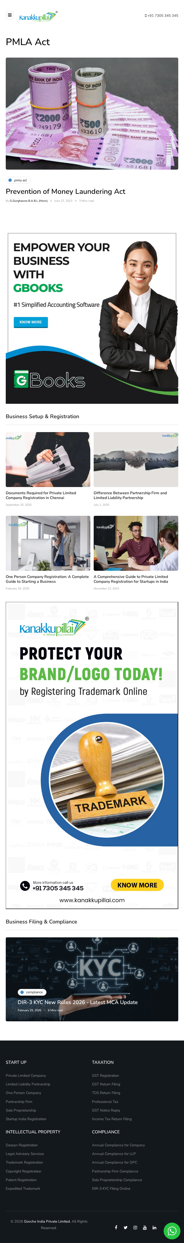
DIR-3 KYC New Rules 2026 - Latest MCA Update (78, 1002)
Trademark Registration (24, 1162)
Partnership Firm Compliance (115, 1171)
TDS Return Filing (106, 1092)
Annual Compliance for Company (118, 1145)
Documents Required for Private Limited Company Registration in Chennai (41, 495)
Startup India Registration (26, 1119)
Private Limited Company (26, 1075)
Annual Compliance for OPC (114, 1162)
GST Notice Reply (106, 1110)
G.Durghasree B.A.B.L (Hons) (29, 201)
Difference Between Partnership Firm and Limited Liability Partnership (130, 495)
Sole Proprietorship (21, 1110)
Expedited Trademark (23, 1188)
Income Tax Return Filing (112, 1119)
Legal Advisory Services (25, 1153)
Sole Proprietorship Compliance (117, 1180)
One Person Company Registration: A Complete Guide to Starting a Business (47, 579)
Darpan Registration (22, 1145)
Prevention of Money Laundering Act (65, 191)
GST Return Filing (106, 1084)
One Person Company (23, 1092)
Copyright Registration (23, 1171)
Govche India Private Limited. (47, 1221)
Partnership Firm (19, 1101)
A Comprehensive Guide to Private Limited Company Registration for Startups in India (131, 579)
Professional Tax (105, 1101)
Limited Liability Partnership (28, 1084)
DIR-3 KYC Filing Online (111, 1188)
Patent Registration (21, 1180)
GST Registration (105, 1075)
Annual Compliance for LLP (114, 1153)
